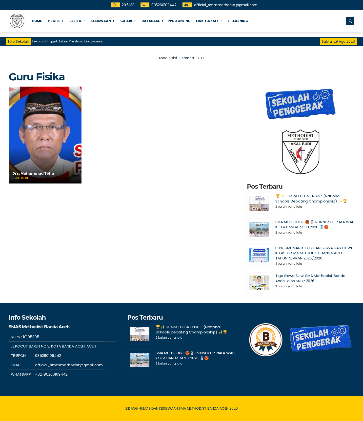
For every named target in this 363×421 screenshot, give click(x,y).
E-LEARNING (238, 20)
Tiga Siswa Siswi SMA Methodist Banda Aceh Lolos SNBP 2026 (310, 278)
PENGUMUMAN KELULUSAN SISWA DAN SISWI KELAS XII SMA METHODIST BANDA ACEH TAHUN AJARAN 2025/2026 (313, 253)
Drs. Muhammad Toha (33, 173)
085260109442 (164, 4)
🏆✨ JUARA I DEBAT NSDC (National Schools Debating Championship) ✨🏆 (311, 198)
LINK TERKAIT (207, 20)
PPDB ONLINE (179, 20)
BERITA (75, 20)
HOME (37, 20)
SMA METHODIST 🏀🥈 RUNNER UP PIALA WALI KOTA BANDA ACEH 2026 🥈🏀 (314, 224)
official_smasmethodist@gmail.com (226, 4)
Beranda (187, 57)
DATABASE (150, 20)
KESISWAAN (101, 20)
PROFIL (54, 20)
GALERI (126, 20)
